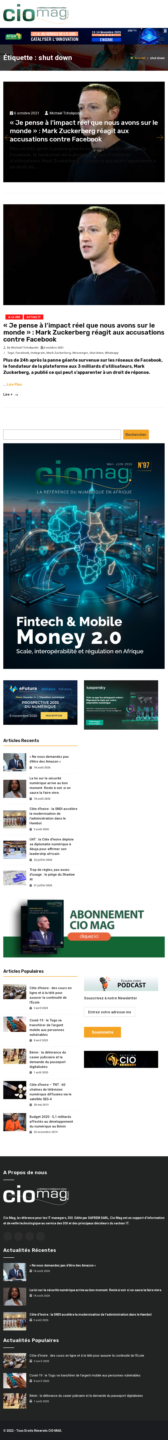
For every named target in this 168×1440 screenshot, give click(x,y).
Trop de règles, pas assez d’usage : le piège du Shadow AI (52, 874)
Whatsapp (112, 352)
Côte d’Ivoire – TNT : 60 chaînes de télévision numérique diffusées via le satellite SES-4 (51, 1092)
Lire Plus (14, 384)
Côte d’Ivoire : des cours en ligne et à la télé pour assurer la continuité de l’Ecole (51, 995)
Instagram (38, 352)
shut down (96, 352)
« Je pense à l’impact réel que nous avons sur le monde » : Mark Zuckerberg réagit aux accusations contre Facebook (84, 131)
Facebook (22, 352)
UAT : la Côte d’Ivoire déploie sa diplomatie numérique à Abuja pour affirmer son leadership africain (52, 846)
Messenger (80, 352)
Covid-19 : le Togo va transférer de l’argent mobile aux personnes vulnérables (47, 1027)
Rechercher (136, 434)
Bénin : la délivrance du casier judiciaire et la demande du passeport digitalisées (48, 1059)
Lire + (8, 394)
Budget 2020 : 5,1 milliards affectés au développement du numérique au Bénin (51, 1121)
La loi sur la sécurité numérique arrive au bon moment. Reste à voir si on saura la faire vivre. (50, 785)
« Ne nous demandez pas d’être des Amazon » (49, 759)
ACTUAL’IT (33, 317)
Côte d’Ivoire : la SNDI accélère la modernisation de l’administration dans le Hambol (53, 816)
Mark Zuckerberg (58, 352)
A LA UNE (14, 317)
